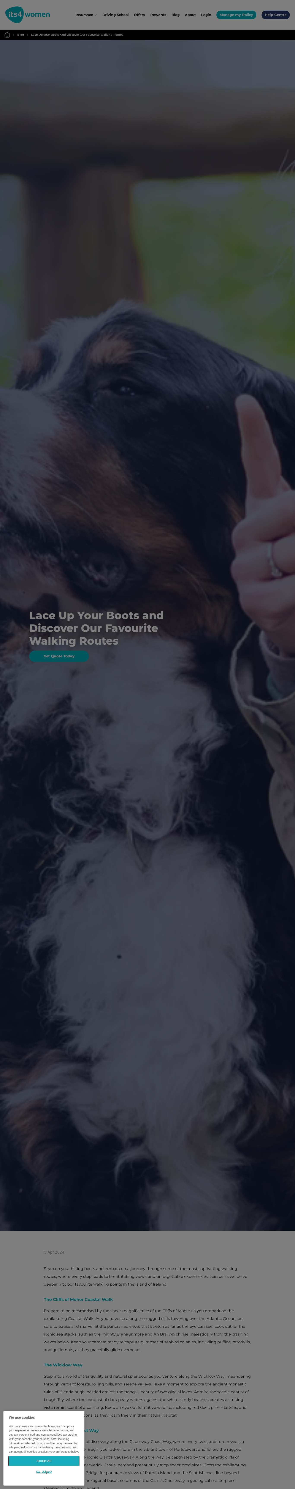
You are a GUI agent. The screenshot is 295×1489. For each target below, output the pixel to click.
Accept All (44, 1460)
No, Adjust (44, 1472)
